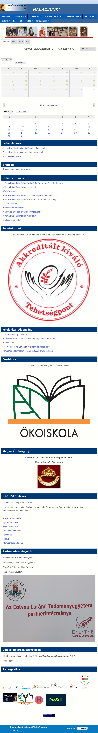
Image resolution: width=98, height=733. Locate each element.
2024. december (49, 105)
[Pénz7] (85, 688)
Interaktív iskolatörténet (13, 542)
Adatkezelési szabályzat (13, 207)
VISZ (28, 21)
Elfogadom (71, 728)
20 (62, 129)
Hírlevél (6, 538)
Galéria (4, 21)
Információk (33, 17)
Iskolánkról (88, 17)
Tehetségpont (40, 21)
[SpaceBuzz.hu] (10, 704)
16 (9, 129)
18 (36, 129)
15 (89, 126)
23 (9, 132)
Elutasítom (82, 728)
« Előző (83, 49)
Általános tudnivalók (12, 518)
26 (49, 132)
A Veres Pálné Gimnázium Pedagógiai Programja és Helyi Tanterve (33, 183)
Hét (13, 41)
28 (75, 132)
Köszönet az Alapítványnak (15, 334)
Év (27, 41)
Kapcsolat (17, 21)
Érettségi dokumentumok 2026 (16, 169)
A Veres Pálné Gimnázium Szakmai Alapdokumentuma (27, 195)
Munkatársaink (72, 17)
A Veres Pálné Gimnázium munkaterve (20, 215)
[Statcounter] (49, 715)
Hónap (6, 41)
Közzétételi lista (10, 203)
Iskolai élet (18, 17)
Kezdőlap (5, 17)
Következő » (90, 49)
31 (22, 136)
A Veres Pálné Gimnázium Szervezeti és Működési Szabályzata (31, 199)
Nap (21, 41)
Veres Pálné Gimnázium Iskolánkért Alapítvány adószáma (29, 338)
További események (12, 530)
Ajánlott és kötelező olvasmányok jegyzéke (22, 211)
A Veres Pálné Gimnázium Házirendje (20, 187)
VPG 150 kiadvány (11, 526)
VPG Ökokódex (10, 191)
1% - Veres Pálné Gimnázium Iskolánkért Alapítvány (26, 346)
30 (9, 136)
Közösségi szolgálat (52, 17)
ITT (15, 660)
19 (49, 129)
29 (89, 132)
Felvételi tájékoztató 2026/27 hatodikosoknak (23, 152)
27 (62, 132)
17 (22, 129)
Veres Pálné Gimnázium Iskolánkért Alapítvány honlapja (28, 350)
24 (22, 132)
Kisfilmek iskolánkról (12, 156)
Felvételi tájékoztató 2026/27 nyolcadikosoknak (24, 148)
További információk (17, 731)
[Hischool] (31, 704)
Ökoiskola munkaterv (12, 219)
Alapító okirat (8, 342)
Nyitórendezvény (10, 522)
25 (36, 132)
